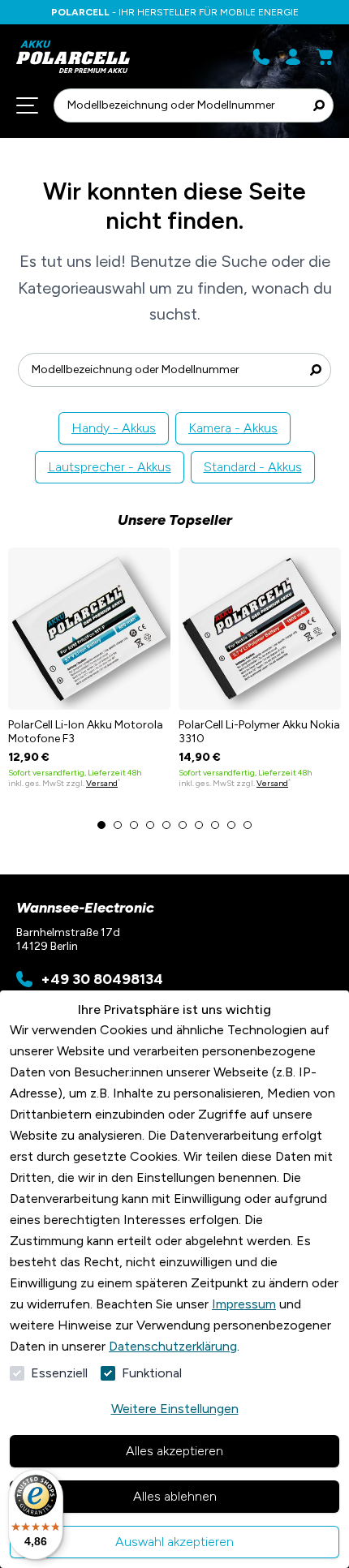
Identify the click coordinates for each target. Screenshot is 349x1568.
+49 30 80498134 (102, 979)
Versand (102, 783)
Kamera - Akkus (233, 428)
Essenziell (59, 1373)
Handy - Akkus (113, 428)
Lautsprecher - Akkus (109, 467)
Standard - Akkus (253, 467)
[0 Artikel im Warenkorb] (325, 57)
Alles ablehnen (175, 1496)
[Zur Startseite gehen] (91, 57)
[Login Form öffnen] (293, 57)
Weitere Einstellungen (175, 1408)
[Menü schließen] (27, 105)
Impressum (244, 1304)
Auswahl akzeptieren (174, 1541)
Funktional (152, 1373)
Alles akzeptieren (174, 1450)
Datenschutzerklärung (173, 1346)
